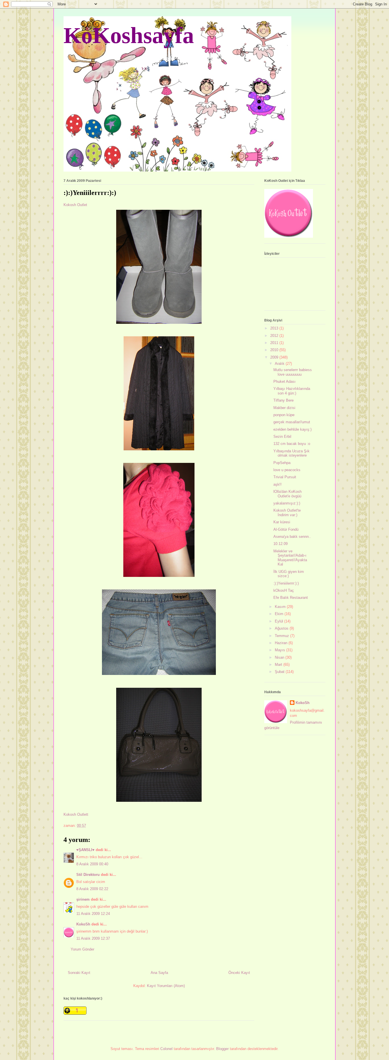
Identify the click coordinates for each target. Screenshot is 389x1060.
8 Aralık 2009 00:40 (92, 864)
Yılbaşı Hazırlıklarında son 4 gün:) (291, 390)
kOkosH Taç (283, 590)
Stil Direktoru (88, 874)
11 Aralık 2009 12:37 (93, 938)
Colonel (166, 1049)
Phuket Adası (284, 381)
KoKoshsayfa (129, 35)
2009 (274, 357)
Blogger (222, 1049)
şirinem (83, 899)
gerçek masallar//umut (291, 422)
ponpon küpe (283, 415)
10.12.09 (280, 544)
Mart (279, 664)
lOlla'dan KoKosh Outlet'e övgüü (287, 493)
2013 (274, 328)
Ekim (279, 614)
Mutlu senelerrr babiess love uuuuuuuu (292, 372)
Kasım (281, 607)
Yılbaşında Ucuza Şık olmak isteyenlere (291, 453)
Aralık (280, 363)
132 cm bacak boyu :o (291, 444)
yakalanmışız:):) (286, 503)
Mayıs (280, 650)
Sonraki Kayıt (79, 973)
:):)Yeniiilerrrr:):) (286, 583)
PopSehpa (281, 463)
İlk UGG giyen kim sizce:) (288, 573)
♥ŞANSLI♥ (85, 850)
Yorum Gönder (82, 949)
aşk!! (277, 484)
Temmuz (282, 636)
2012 (274, 335)
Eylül (279, 621)
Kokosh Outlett (76, 814)
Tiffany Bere (283, 400)
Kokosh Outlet (75, 205)
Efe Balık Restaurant (290, 597)
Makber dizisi (284, 408)
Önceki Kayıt (239, 973)
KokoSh (83, 924)
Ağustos (282, 628)
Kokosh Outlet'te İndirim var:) (287, 512)
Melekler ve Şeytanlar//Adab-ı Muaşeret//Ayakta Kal (290, 558)
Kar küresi (281, 522)
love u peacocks (286, 470)
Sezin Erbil (282, 436)
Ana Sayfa (159, 973)
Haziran (281, 643)
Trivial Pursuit (284, 477)
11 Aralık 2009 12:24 (93, 914)
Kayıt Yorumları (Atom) (166, 986)
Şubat (280, 672)
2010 (274, 350)
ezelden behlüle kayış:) (292, 429)
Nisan (280, 657)
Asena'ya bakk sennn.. (292, 536)
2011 (274, 343)
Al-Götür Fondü (285, 529)
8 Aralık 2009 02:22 (92, 889)
